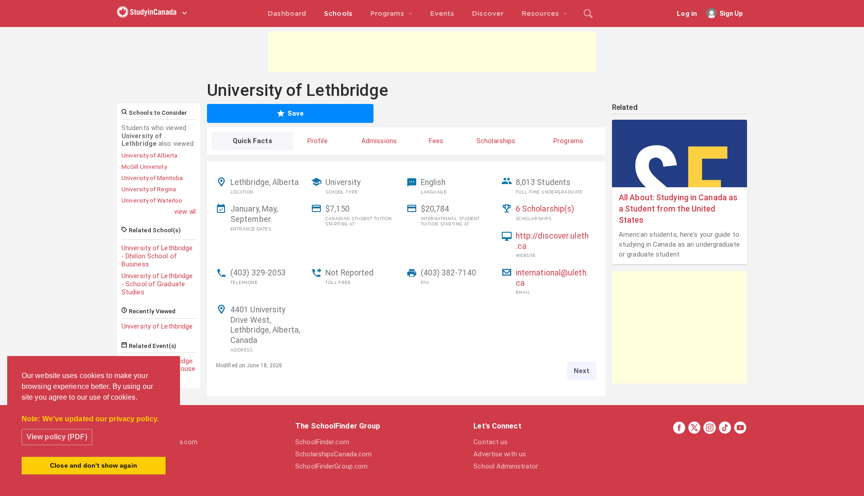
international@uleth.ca (552, 278)
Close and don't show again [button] (93, 465)
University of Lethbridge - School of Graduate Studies (157, 284)
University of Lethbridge (157, 326)
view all (185, 211)
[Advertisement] (432, 52)
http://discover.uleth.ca (552, 241)
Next (582, 371)
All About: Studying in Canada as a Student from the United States (678, 209)
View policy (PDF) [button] (57, 437)
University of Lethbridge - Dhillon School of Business (157, 256)
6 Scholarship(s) (545, 208)
